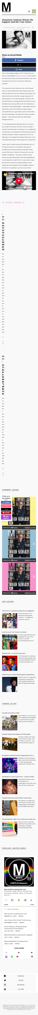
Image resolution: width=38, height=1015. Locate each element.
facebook (20, 60)
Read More (3, 342)
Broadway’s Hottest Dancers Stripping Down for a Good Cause (18, 756)
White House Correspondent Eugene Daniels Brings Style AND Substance (18, 675)
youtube (7, 512)
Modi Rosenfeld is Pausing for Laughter (18, 935)
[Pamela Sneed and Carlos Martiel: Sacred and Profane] (9, 807)
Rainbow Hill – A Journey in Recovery (13, 653)
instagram (7, 506)
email (20, 69)
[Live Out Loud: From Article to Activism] (9, 641)
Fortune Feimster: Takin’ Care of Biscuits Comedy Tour (19, 819)
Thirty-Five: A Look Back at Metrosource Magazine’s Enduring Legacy (18, 611)
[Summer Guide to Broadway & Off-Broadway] (9, 744)
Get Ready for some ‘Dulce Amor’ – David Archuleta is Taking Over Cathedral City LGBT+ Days (18, 777)
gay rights (9, 202)
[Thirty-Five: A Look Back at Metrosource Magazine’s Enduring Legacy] (9, 620)
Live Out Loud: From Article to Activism (14, 632)
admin (13, 27)
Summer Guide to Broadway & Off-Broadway (16, 734)
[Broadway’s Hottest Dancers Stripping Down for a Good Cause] (9, 765)
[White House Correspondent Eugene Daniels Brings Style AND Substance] (9, 684)
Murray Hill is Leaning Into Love (15, 914)
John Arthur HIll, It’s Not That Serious (17, 920)
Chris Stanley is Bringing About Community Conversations (15, 928)
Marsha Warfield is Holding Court (16, 941)
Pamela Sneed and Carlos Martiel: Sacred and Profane (16, 798)
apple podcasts (6, 517)
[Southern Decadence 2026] (9, 722)
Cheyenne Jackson (21, 76)
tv (23, 202)
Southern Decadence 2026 (10, 713)
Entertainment (19, 29)
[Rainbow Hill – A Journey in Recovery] (9, 663)
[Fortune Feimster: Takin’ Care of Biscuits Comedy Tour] (9, 829)
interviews (17, 202)
